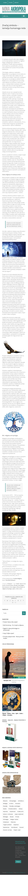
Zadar (21, 713)
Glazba (4, 808)
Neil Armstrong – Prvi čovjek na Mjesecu (13, 625)
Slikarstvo (13, 822)
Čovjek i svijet (17, 830)
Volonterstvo (6, 827)
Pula (13, 713)
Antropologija (12, 801)
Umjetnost (16, 824)
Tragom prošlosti (7, 824)
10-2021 (17, 583)
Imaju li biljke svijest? (8, 633)
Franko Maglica (21, 585)
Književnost (12, 811)
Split (17, 713)
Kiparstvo (5, 811)
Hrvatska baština (12, 808)
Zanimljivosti (14, 827)
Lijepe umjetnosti (19, 814)
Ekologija (5, 803)
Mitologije (5, 816)
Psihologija (5, 819)
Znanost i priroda (7, 830)
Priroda (17, 816)
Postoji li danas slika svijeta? (10, 622)
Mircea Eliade (20, 587)
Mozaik (11, 816)
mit (24, 587)
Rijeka (9, 713)
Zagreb (4, 713)
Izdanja (20, 808)
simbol (17, 588)
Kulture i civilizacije (8, 814)
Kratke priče (20, 811)
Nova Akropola (10, 872)
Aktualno (5, 801)
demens (21, 583)
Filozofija (5, 806)
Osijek (4, 715)
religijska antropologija (7, 588)
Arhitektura (21, 801)
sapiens (13, 588)
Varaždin (9, 715)
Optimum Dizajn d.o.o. (21, 872)
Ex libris (11, 803)
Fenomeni (17, 803)
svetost (20, 588)
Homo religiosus (13, 587)
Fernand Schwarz (9, 585)
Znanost (21, 827)
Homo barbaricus (5, 587)
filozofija (15, 585)
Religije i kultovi (14, 819)
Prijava (18, 861)
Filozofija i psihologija (14, 806)
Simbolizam (9, 583)
